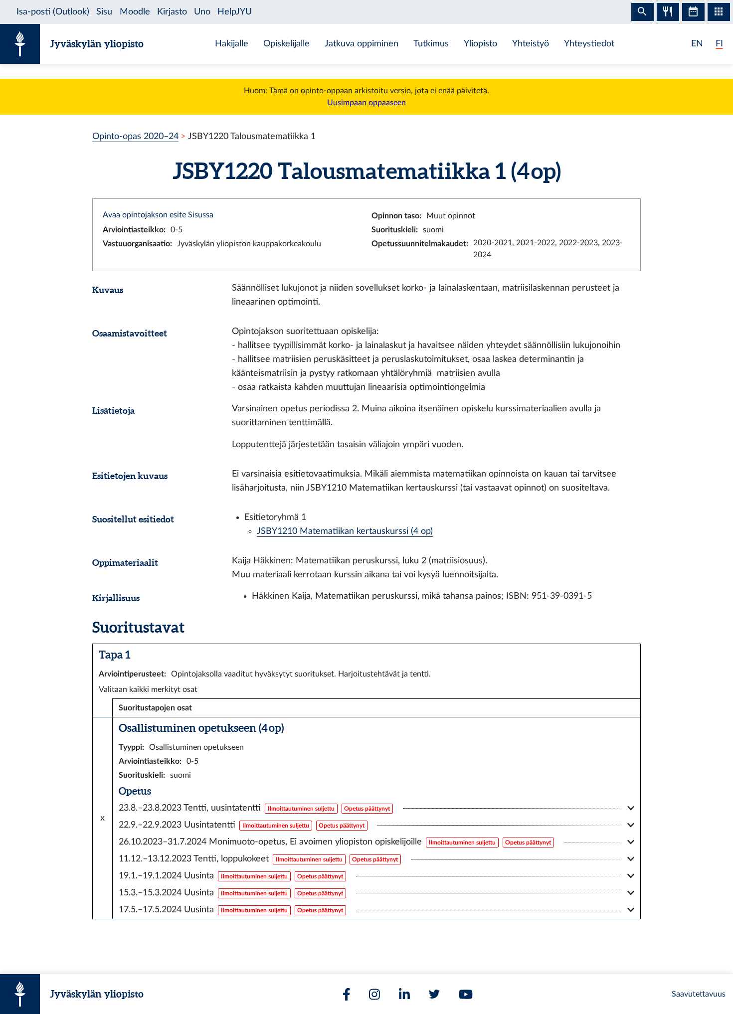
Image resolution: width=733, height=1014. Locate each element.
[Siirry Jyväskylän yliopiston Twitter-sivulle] (434, 994)
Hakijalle (231, 43)
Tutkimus (431, 43)
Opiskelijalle (286, 43)
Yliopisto (480, 43)
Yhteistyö (530, 43)
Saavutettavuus (699, 994)
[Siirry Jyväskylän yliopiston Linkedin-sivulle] (404, 994)
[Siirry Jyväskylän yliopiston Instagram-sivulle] (374, 994)
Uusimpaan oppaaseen (366, 103)
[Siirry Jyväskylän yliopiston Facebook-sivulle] (347, 994)
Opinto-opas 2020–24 (135, 136)
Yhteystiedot (589, 43)
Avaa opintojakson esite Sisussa (158, 215)
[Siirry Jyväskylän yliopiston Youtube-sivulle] (466, 994)
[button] (376, 808)
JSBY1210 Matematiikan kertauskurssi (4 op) (345, 531)
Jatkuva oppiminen (361, 43)
